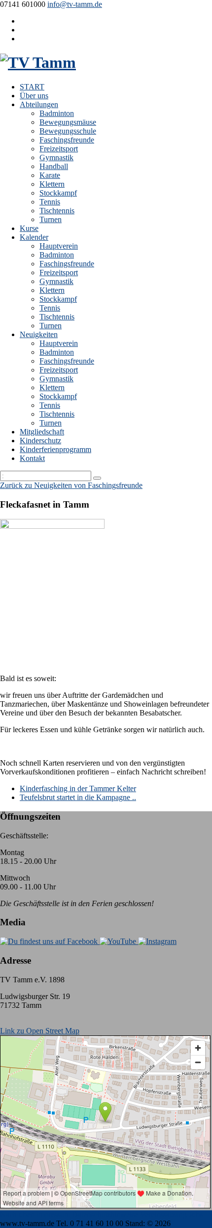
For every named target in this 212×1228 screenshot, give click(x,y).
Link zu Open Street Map (39, 1031)
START (32, 87)
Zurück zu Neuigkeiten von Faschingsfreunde (71, 485)
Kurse (29, 228)
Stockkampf (58, 193)
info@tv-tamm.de (74, 4)
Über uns (34, 95)
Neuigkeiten (39, 334)
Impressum (53, 1214)
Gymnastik (56, 157)
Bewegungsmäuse (67, 122)
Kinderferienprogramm (55, 449)
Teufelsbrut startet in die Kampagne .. (78, 797)
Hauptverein (58, 246)
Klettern (52, 184)
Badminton (56, 113)
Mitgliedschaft (42, 432)
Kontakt (32, 458)
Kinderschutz (40, 440)
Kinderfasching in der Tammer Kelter (78, 788)
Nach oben (17, 1214)
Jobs (196, 1214)
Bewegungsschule (67, 131)
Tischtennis (56, 210)
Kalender (34, 237)
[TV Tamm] (38, 62)
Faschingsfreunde (66, 140)
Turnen (50, 219)
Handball (53, 166)
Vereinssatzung (163, 1214)
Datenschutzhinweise (105, 1214)
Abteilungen (39, 104)
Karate (49, 175)
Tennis (49, 202)
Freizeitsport (58, 148)
